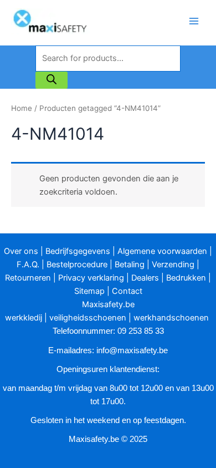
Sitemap (89, 291)
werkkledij (23, 318)
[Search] (51, 80)
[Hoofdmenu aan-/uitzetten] (194, 21)
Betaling (130, 264)
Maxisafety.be (108, 304)
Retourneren (28, 278)
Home (21, 108)
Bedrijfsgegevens (77, 251)
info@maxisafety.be (132, 350)
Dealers (145, 278)
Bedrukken (186, 278)
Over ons (21, 251)
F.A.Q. (28, 264)
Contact (127, 291)
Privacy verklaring (91, 278)
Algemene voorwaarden (162, 251)
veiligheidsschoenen (87, 318)
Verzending (173, 264)
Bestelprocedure (77, 264)
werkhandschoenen (171, 318)
